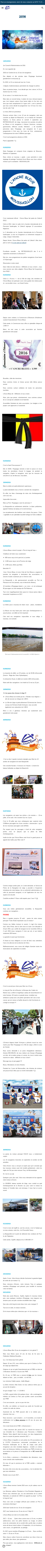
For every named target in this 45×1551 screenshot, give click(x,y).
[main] (22, 16)
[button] (2, 8)
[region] (22, 2)
